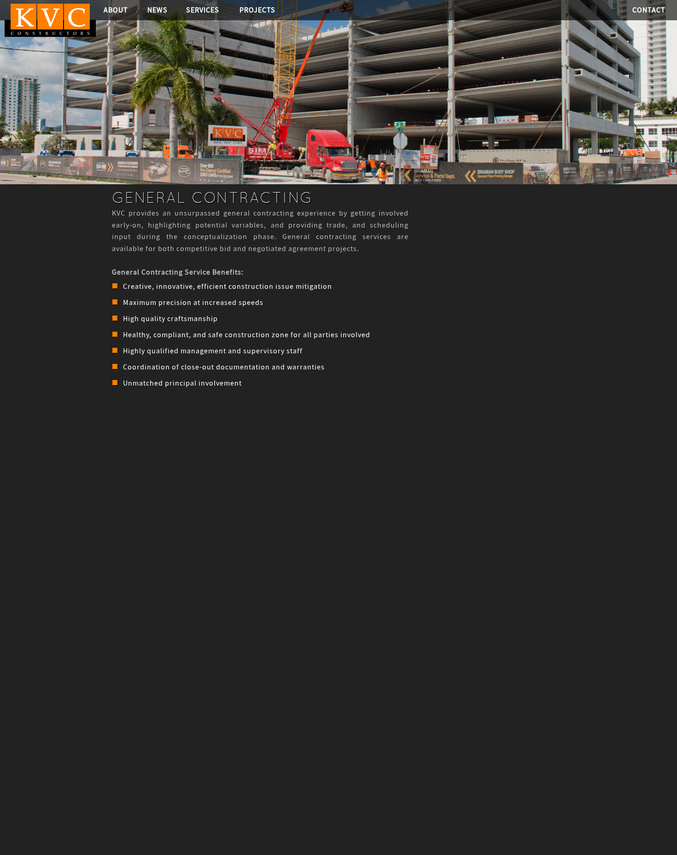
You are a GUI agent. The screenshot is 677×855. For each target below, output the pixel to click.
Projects (257, 10)
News (157, 10)
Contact (648, 10)
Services (202, 10)
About (116, 10)
